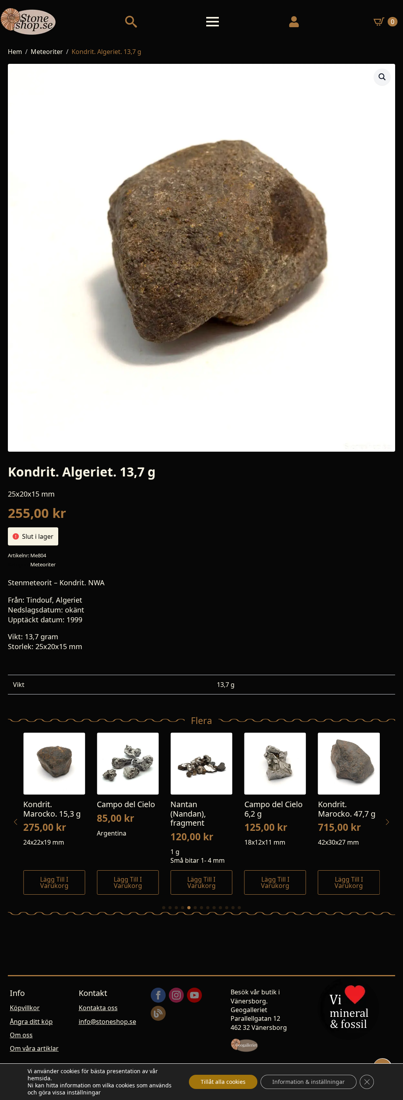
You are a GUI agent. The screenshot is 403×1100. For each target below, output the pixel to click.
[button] (382, 77)
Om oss (21, 1035)
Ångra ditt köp (31, 1021)
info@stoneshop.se (107, 1021)
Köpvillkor (25, 1007)
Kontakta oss (98, 1007)
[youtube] (194, 995)
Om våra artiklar (34, 1048)
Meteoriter (47, 51)
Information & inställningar (308, 1081)
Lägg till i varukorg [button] (54, 882)
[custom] (158, 1013)
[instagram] (176, 995)
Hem (15, 51)
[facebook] (158, 995)
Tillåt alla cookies (223, 1081)
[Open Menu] (212, 21)
